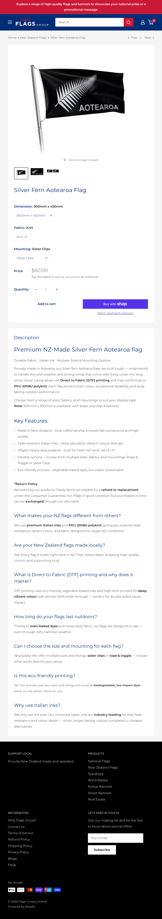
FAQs (12, 865)
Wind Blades (98, 780)
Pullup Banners (100, 786)
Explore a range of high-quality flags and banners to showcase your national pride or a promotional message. (81, 6)
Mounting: (32, 249)
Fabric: (23, 228)
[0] (150, 22)
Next (148, 37)
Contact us (16, 827)
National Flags (99, 761)
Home (12, 37)
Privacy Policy (18, 852)
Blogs (12, 859)
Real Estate (96, 799)
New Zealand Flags (33, 37)
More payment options (115, 313)
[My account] (143, 22)
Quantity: (21, 289)
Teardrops (96, 774)
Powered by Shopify (21, 906)
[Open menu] (10, 22)
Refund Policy (19, 839)
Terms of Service (20, 833)
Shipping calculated (65, 277)
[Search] (129, 22)
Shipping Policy (20, 846)
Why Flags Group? (22, 820)
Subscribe (102, 850)
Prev (134, 37)
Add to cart (47, 304)
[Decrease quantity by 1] (36, 289)
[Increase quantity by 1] (57, 289)
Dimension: (38, 206)
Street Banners (99, 793)
